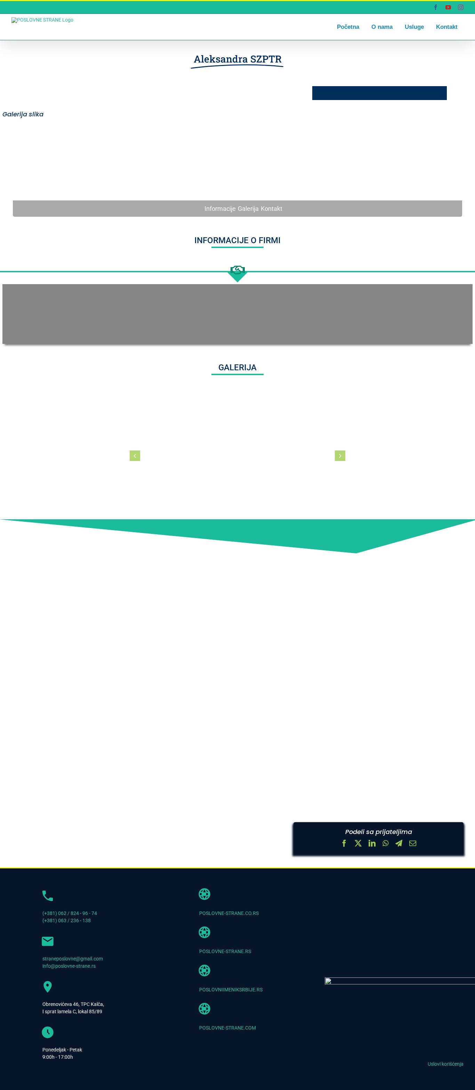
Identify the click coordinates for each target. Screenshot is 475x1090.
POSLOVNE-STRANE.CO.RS (229, 913)
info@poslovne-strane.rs (69, 966)
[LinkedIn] (372, 844)
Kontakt (271, 208)
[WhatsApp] (385, 844)
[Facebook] (344, 844)
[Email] (413, 844)
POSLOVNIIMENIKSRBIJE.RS (231, 989)
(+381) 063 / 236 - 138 (66, 920)
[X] (358, 844)
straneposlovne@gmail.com (72, 958)
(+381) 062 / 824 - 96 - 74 (69, 913)
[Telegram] (399, 844)
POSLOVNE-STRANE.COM (227, 1028)
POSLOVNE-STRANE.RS (225, 951)
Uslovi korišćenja (446, 1064)
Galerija (248, 208)
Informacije (220, 208)
